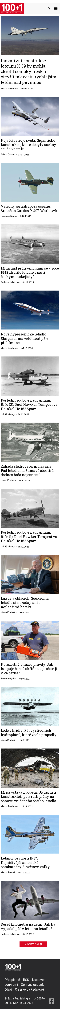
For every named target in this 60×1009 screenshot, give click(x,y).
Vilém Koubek (8, 612)
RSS (26, 980)
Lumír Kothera (8, 480)
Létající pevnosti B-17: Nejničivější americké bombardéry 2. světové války (25, 862)
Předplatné (12, 980)
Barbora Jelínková (10, 282)
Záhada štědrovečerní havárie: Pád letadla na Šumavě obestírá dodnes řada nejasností (27, 470)
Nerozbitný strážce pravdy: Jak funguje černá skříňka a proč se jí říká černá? (29, 668)
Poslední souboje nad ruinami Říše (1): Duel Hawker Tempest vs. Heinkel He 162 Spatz (29, 536)
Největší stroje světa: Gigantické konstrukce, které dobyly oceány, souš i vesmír (29, 144)
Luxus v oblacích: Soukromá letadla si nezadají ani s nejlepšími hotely (25, 602)
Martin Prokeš (8, 872)
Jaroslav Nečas (9, 216)
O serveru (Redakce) (29, 989)
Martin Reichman (9, 88)
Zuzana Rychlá (8, 678)
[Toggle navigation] (55, 8)
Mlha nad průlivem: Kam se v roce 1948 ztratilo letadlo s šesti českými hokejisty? (30, 272)
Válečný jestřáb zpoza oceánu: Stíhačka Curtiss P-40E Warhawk (29, 208)
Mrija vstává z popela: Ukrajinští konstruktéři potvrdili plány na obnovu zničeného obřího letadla (28, 796)
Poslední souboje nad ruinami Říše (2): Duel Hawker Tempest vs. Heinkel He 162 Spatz (29, 404)
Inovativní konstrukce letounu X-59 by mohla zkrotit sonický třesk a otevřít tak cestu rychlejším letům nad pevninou (28, 71)
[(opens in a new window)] (51, 991)
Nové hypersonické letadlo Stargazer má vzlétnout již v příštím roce (24, 338)
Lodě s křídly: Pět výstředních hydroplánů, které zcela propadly (28, 732)
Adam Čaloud (8, 154)
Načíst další (33, 944)
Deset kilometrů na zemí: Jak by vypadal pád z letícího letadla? (28, 926)
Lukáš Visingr (8, 414)
